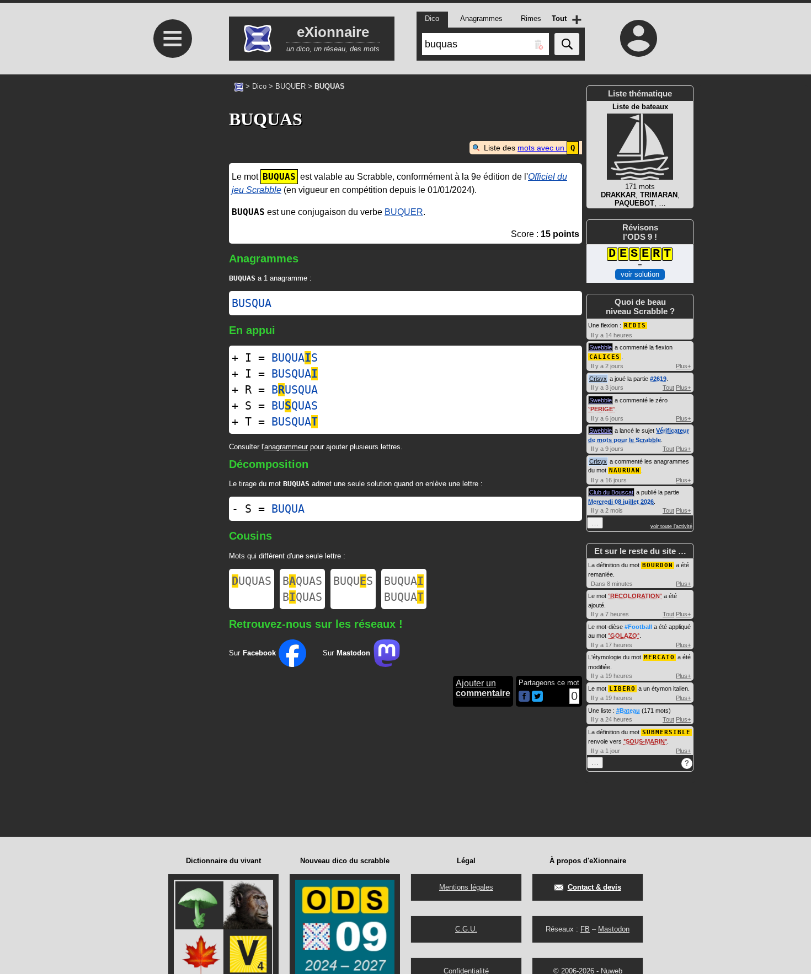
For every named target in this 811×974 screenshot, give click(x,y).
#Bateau (628, 710)
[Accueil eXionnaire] (238, 86)
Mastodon (613, 929)
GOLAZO (623, 635)
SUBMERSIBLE (666, 732)
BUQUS (353, 581)
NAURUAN (624, 470)
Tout (668, 387)
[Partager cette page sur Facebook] (524, 697)
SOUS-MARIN (645, 741)
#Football (638, 626)
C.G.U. (466, 929)
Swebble (600, 347)
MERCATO (659, 657)
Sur (252, 653)
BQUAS (302, 581)
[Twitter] (537, 699)
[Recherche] (566, 44)
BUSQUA (251, 303)
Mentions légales (466, 887)
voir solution (640, 274)
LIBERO (622, 688)
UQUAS (251, 581)
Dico (259, 86)
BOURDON (657, 565)
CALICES (604, 356)
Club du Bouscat (611, 492)
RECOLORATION (635, 596)
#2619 (658, 378)
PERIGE (601, 409)
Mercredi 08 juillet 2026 (621, 501)
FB (585, 929)
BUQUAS (294, 357)
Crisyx (598, 378)
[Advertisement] (171, 232)
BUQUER (290, 86)
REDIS (635, 325)
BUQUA (288, 508)
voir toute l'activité (671, 526)
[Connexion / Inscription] (639, 38)
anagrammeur (286, 447)
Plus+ (683, 366)
